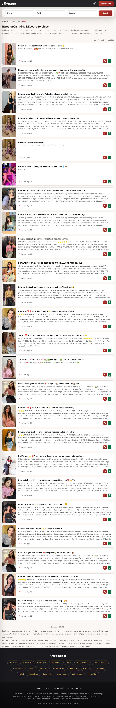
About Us (37, 688)
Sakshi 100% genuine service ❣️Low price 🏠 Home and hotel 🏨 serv (49, 383)
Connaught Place (100, 663)
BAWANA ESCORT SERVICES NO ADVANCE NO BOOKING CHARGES (48, 577)
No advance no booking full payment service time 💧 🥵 (42, 166)
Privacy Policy (59, 688)
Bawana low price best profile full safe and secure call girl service (47, 94)
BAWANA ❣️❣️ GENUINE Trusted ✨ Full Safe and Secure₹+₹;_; (46, 408)
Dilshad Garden (17, 668)
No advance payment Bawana (31, 142)
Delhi (18, 22)
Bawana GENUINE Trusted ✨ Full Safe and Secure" (40, 528)
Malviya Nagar (77, 674)
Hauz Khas (87, 668)
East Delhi (43, 668)
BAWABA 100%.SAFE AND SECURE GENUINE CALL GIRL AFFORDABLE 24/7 (51, 215)
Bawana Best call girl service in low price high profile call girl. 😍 (46, 287)
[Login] (94, 3)
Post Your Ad (106, 4)
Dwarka (32, 668)
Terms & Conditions (74, 688)
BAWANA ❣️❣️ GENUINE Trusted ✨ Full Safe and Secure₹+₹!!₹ (46, 311)
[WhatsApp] (109, 61)
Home (4, 22)
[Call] (105, 61)
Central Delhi (27, 663)
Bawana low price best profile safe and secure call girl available (46, 432)
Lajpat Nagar (61, 674)
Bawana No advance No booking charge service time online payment (48, 118)
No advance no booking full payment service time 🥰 (41, 46)
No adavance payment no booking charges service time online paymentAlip (51, 70)
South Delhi (41, 663)
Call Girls (11, 22)
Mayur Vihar (92, 674)
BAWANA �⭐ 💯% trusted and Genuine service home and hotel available (51, 456)
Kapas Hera (33, 674)
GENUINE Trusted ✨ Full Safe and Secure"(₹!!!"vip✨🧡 (42, 504)
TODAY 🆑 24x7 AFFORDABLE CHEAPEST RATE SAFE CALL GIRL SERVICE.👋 (52, 335)
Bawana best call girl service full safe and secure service (43, 239)
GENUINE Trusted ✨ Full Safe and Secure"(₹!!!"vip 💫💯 (42, 601)
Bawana (25, 22)
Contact (47, 688)
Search (105, 13)
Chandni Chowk (82, 663)
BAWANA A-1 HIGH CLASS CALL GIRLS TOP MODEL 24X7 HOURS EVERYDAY (52, 190)
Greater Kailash (58, 668)
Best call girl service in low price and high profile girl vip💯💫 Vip (46, 480)
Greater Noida (56, 663)
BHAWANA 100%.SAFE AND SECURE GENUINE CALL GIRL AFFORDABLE (50, 263)
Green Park (74, 668)
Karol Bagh (47, 674)
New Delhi (13, 663)
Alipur (69, 663)
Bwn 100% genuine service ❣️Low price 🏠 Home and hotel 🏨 (46, 552)
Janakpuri (100, 668)
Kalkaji (21, 674)
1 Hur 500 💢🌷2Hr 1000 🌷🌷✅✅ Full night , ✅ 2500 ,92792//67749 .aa (51, 359)
